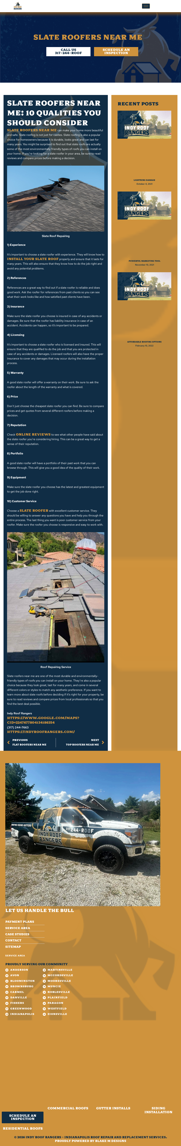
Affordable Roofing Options (144, 342)
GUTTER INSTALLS (113, 1108)
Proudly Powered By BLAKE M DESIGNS (90, 1141)
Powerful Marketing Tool (144, 261)
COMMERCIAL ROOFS (68, 1108)
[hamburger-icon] (146, 6)
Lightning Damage (144, 180)
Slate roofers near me (32, 130)
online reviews (33, 434)
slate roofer (34, 510)
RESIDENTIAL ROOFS (23, 1128)
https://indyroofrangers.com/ (41, 732)
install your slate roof (33, 259)
